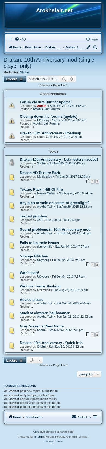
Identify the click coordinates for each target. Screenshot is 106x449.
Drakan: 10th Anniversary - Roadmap (50, 133)
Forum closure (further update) (45, 102)
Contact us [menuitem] (84, 417)
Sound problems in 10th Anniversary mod (55, 229)
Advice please (31, 300)
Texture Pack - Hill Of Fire (41, 189)
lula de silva (44, 176)
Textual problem (33, 216)
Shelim (24, 72)
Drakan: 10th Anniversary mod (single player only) (49, 63)
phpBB (38, 436)
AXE (40, 220)
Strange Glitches (34, 256)
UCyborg (43, 120)
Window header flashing (40, 286)
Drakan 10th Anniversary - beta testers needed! (59, 159)
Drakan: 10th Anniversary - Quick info (51, 343)
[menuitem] (20, 39)
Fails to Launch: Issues (39, 243)
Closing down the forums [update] (48, 116)
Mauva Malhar (46, 193)
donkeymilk (44, 246)
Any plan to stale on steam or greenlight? (55, 203)
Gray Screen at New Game (42, 326)
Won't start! (29, 273)
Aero (36, 431)
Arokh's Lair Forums (46, 109)
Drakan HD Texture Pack (40, 173)
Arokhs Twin (45, 206)
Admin (41, 105)
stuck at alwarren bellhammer (45, 313)
